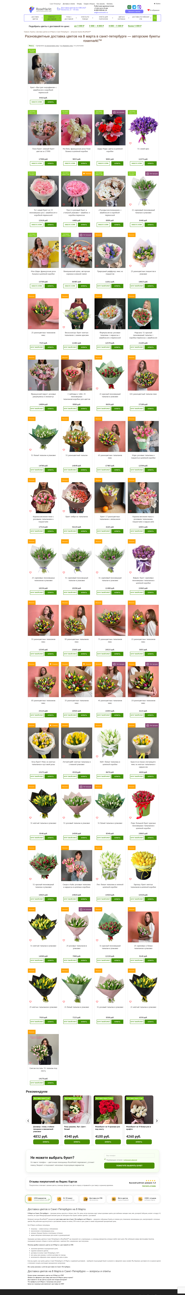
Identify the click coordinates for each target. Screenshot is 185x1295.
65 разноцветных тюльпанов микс (110, 456)
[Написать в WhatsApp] (129, 7)
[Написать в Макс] (139, 7)
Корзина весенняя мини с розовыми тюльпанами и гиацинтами (43, 519)
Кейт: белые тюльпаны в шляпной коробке (110, 763)
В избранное (154, 10)
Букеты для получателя (103, 18)
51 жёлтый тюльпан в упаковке (43, 946)
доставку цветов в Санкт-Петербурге (47, 1239)
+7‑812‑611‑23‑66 (101, 8)
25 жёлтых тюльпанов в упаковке (43, 1007)
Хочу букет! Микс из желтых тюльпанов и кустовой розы (43, 763)
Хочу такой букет (103, 286)
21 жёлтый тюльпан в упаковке (143, 1007)
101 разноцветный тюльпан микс (143, 394)
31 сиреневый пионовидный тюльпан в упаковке (110, 579)
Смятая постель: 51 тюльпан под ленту (43, 1069)
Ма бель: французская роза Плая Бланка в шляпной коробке (76, 150)
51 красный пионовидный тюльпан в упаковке (43, 885)
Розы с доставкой (69, 18)
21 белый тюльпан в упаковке (76, 1007)
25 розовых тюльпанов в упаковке (76, 947)
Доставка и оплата (69, 4)
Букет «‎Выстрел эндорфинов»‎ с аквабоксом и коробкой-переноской (43, 90)
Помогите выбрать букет (129, 1166)
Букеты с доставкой (52, 18)
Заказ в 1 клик (36, 102)
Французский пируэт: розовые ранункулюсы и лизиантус (43, 395)
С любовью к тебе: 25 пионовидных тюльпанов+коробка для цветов (76, 396)
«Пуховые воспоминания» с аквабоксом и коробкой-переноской (109, 212)
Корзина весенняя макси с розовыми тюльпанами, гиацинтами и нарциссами (143, 519)
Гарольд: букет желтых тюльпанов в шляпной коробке (143, 885)
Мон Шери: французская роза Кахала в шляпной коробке (43, 272)
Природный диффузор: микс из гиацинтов (110, 272)
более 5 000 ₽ (134, 25)
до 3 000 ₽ (79, 25)
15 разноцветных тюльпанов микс (143, 640)
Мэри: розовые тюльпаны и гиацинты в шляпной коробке (143, 456)
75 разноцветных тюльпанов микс (110, 640)
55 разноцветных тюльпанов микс (43, 640)
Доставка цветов (35, 18)
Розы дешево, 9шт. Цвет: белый (75, 1127)
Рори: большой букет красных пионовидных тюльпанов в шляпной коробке (143, 825)
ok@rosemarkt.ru (101, 12)
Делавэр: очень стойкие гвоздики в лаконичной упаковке (43, 1129)
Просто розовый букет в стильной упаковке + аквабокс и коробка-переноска (76, 212)
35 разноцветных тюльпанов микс (77, 701)
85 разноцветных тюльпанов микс (43, 701)
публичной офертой (130, 1160)
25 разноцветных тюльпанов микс (43, 333)
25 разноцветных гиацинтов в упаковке (143, 272)
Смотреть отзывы (149, 1186)
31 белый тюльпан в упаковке (110, 823)
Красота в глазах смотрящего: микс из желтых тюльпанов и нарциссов (143, 764)
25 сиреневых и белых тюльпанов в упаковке (143, 947)
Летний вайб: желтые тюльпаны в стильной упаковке (77, 763)
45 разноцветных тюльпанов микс (110, 701)
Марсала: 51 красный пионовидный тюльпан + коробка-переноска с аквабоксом (143, 335)
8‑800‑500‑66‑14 (100, 10)
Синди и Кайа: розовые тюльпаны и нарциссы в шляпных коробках (77, 885)
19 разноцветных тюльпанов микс (143, 701)
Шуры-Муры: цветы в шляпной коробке (110, 150)
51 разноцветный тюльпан (77, 455)
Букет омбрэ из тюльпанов (77, 516)
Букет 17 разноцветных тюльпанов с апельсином (110, 517)
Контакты (110, 4)
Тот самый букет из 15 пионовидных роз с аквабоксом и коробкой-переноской (43, 212)
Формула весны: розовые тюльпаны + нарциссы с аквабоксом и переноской (110, 335)
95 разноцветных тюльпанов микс (77, 640)
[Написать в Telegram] (134, 7)
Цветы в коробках (121, 18)
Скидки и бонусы (89, 4)
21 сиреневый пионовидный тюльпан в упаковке (143, 211)
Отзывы (79, 4)
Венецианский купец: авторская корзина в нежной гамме (76, 272)
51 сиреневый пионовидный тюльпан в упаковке (76, 579)
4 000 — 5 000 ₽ (116, 25)
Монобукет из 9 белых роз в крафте (138, 1127)
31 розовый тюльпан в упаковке (110, 1007)
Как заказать (101, 4)
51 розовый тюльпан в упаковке (76, 823)
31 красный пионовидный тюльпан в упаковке (110, 947)
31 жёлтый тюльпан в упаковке (43, 823)
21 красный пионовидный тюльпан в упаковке (110, 395)
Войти (158, 3)
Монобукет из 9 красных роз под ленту (107, 1127)
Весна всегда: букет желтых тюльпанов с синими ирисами (77, 333)
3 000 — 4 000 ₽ (96, 25)
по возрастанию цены (52, 46)
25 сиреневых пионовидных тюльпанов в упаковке (43, 579)
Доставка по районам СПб (140, 18)
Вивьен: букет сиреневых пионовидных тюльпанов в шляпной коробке (143, 580)
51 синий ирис (143, 148)
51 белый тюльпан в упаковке (43, 455)
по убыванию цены (66, 46)
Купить (51, 102)
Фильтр (31, 46)
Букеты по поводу (85, 18)
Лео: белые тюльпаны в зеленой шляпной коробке (110, 885)
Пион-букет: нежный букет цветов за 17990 (43, 150)
